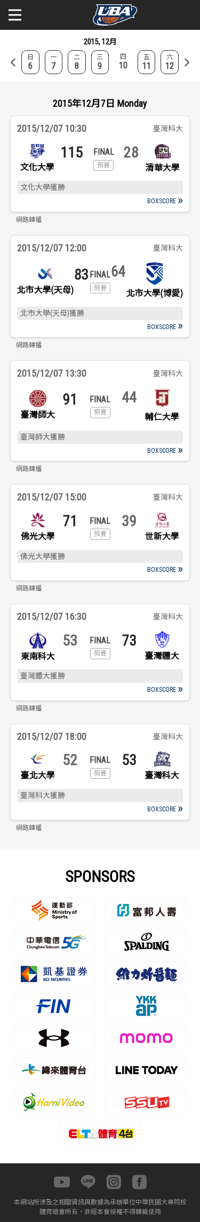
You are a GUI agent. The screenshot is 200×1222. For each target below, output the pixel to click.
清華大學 (163, 168)
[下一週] (186, 62)
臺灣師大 (38, 415)
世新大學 (162, 536)
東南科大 (38, 656)
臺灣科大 (162, 775)
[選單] (15, 15)
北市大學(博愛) (154, 293)
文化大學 (37, 167)
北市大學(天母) (45, 290)
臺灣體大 (162, 656)
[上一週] (13, 62)
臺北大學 (38, 775)
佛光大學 (38, 536)
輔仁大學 (162, 417)
